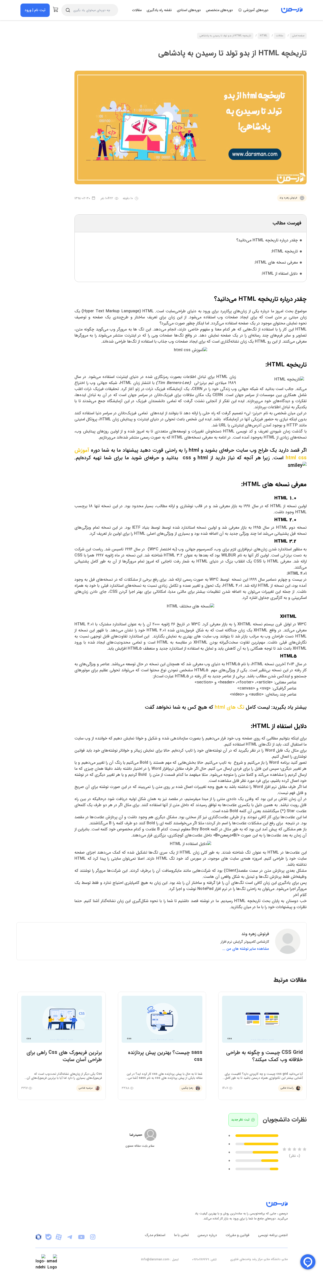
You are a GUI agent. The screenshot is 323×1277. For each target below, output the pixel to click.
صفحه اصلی (298, 36)
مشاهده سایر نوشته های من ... (245, 948)
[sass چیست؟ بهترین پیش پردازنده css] (162, 1046)
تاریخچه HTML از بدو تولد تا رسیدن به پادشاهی (225, 36)
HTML (263, 36)
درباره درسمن (207, 1235)
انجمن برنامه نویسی (273, 1235)
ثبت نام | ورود (35, 10)
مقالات (137, 10)
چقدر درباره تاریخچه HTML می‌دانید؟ (267, 240)
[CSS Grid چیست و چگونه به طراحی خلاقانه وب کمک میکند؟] (262, 1046)
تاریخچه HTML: (284, 251)
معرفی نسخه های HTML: (276, 262)
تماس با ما (181, 1235)
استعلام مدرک (155, 1235)
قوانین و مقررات (237, 1235)
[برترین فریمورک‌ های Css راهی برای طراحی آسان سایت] (61, 1046)
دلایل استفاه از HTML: (279, 273)
